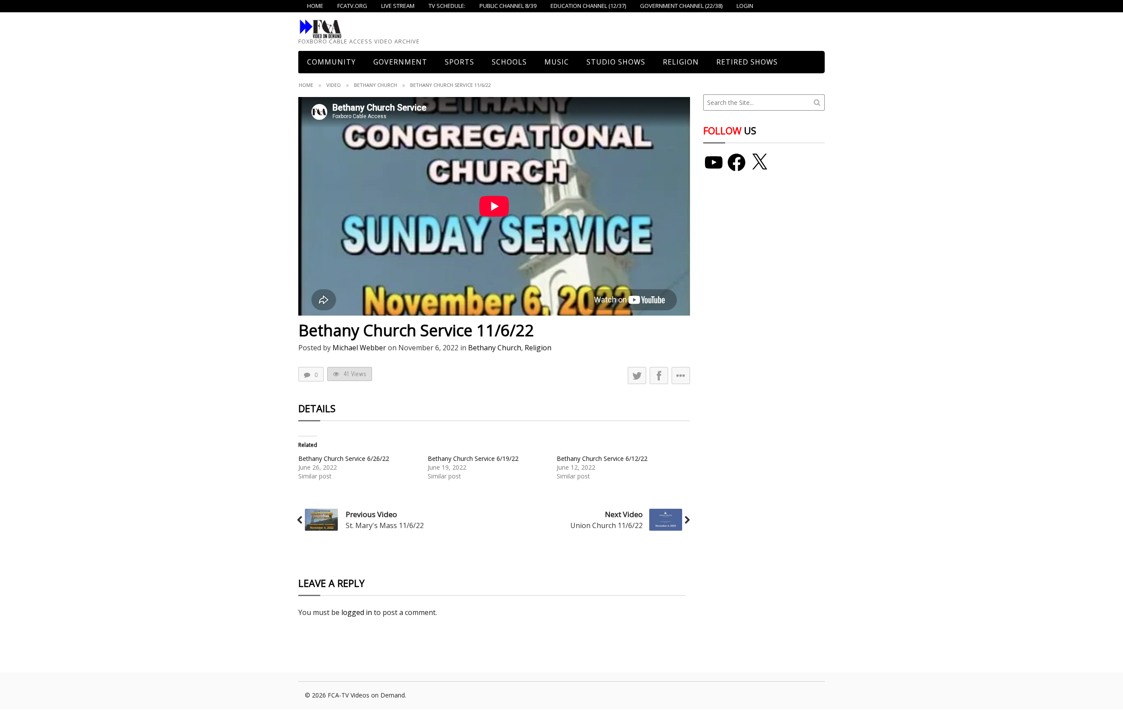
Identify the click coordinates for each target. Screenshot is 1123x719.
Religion (681, 62)
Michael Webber (359, 347)
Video (333, 85)
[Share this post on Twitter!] (637, 375)
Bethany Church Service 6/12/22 (602, 458)
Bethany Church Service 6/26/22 (343, 458)
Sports (459, 62)
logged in (356, 612)
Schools (509, 62)
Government (400, 62)
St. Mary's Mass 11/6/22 (385, 525)
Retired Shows (747, 62)
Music (556, 62)
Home (306, 85)
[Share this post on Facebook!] (659, 375)
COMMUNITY (331, 62)
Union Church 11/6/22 (606, 525)
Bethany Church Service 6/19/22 (473, 458)
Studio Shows (616, 62)
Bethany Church (375, 85)
